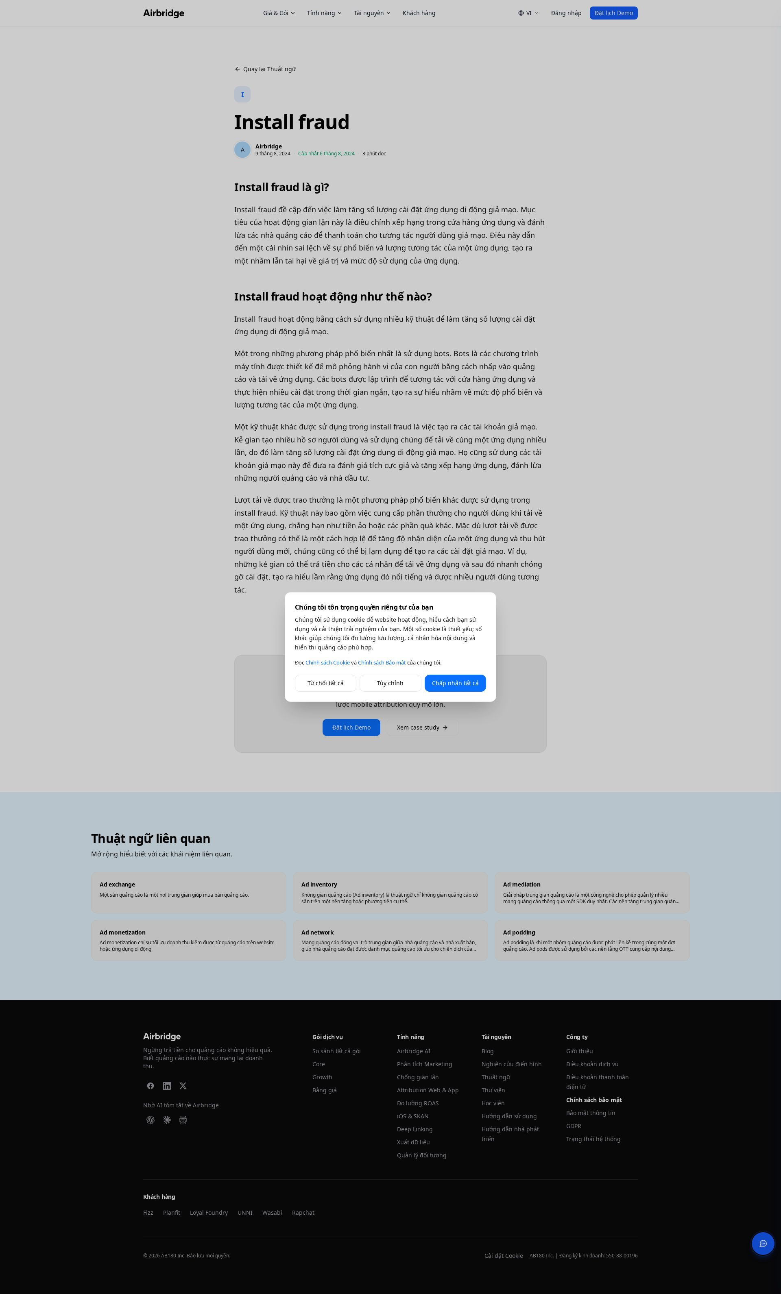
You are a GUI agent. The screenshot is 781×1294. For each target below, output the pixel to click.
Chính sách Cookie (327, 662)
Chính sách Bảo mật (382, 662)
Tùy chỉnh (390, 683)
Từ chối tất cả (326, 683)
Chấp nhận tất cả (455, 683)
